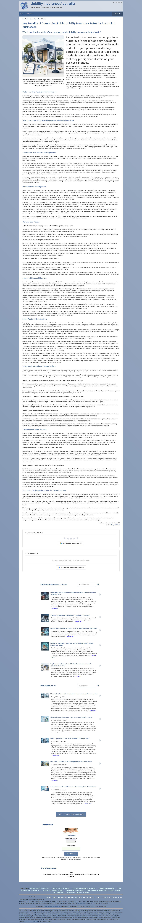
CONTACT (78, 897)
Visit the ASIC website (31, 921)
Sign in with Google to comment (72, 567)
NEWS (98, 897)
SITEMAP (48, 897)
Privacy (78, 859)
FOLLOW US (118, 3)
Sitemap (30, 14)
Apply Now (118, 14)
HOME (120, 897)
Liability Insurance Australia (31, 19)
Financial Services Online (52, 906)
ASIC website (81, 903)
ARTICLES (92, 897)
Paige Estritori (115, 525)
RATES (114, 897)
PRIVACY (71, 897)
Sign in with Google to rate (72, 543)
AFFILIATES (56, 897)
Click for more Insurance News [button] (71, 814)
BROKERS (64, 897)
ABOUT (85, 897)
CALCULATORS (106, 897)
